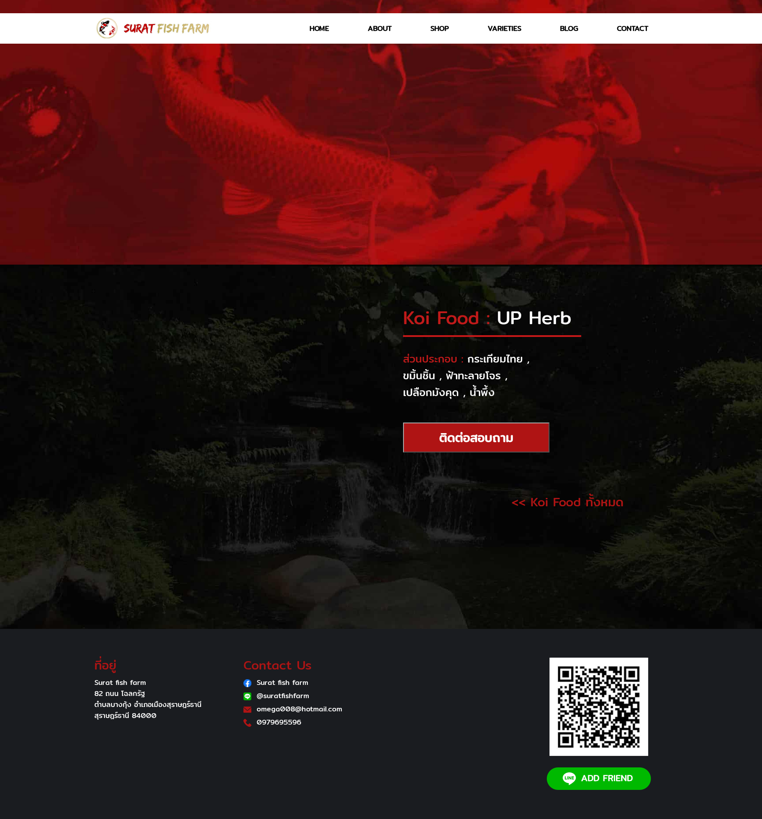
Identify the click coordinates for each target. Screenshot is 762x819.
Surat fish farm (282, 682)
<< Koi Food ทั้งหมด (568, 502)
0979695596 (279, 722)
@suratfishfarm (283, 695)
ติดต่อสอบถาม (476, 437)
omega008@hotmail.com (299, 708)
